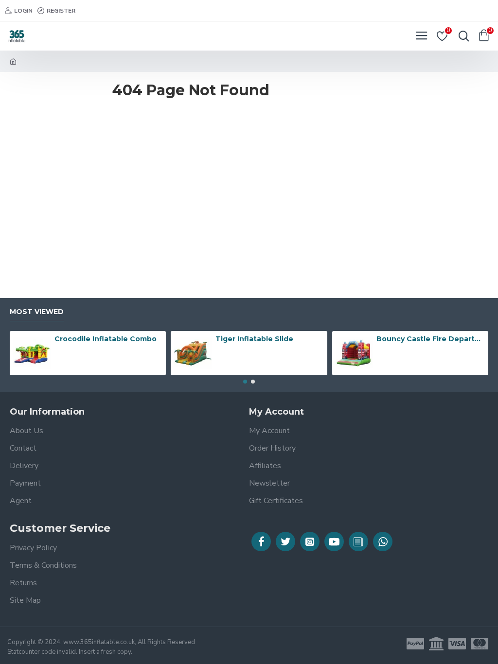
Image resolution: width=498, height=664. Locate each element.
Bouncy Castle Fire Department (430, 338)
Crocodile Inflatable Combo (105, 338)
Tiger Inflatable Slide (254, 338)
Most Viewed (37, 312)
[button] (245, 382)
